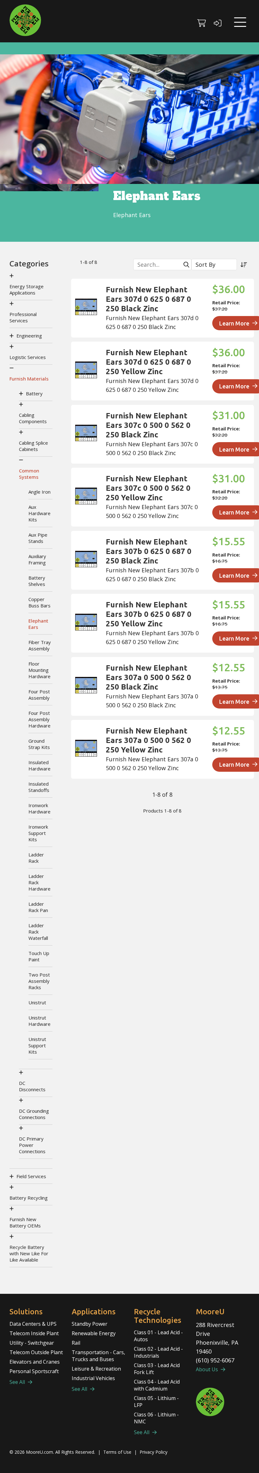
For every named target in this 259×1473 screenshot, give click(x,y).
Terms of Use (117, 1452)
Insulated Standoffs (38, 787)
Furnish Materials (29, 378)
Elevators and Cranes (34, 1361)
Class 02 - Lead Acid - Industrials (158, 1352)
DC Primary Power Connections (32, 1144)
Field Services (31, 1176)
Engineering (29, 335)
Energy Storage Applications (26, 289)
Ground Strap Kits (39, 744)
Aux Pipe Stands (37, 538)
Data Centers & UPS (33, 1323)
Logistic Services (27, 357)
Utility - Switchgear (31, 1342)
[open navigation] (240, 22)
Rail (76, 1342)
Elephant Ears (38, 624)
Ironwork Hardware (39, 808)
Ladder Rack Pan (38, 907)
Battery (34, 393)
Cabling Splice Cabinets (33, 446)
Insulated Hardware (39, 765)
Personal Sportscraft (34, 1371)
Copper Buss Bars (39, 602)
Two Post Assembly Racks (39, 980)
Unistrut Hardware (39, 1020)
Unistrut (37, 1002)
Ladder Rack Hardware (39, 882)
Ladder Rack (36, 857)
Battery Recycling (28, 1198)
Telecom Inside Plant (34, 1333)
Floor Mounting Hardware (39, 669)
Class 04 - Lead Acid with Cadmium (157, 1385)
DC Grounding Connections (34, 1114)
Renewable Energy (94, 1333)
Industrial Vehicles (93, 1378)
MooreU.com (39, 1452)
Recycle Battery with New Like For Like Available (28, 1253)
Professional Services (23, 317)
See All (17, 1382)
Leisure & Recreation (96, 1368)
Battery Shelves (36, 581)
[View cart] (201, 20)
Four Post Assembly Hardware (39, 719)
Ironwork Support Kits (38, 833)
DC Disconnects (32, 1086)
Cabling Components (33, 418)
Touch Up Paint (38, 956)
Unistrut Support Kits (37, 1045)
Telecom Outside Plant (36, 1352)
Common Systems (29, 473)
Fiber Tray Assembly (39, 645)
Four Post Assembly (39, 694)
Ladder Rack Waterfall (38, 931)
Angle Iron (39, 492)
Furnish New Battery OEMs (25, 1222)
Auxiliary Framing (37, 559)
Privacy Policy (153, 1452)
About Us (207, 1369)
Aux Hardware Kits (39, 513)
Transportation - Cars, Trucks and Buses (98, 1356)
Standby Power (89, 1323)
